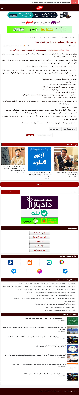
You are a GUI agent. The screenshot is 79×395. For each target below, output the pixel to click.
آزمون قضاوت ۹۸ (68, 129)
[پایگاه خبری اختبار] (39, 8)
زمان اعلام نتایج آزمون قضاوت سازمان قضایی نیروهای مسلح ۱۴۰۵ (56, 295)
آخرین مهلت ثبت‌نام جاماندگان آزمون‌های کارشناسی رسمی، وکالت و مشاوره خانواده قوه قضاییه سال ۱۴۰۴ (35, 355)
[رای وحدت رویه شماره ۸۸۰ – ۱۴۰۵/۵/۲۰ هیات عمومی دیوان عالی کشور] (72, 321)
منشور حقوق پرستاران (68, 301)
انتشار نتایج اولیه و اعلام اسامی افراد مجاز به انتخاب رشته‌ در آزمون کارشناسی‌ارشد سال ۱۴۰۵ (39, 364)
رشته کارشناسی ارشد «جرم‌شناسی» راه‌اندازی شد (60, 307)
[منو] (2, 8)
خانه (73, 37)
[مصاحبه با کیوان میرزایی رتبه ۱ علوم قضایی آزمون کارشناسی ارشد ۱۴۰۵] (72, 377)
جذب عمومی (54, 129)
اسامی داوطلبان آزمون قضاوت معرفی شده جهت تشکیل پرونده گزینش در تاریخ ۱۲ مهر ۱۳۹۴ (39, 174)
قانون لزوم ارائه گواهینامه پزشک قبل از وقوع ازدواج (60, 310)
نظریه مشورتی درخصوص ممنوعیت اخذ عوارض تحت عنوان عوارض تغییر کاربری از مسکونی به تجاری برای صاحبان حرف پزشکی (38, 286)
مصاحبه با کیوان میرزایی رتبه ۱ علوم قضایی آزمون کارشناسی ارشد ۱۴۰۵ (51, 2)
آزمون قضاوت (55, 37)
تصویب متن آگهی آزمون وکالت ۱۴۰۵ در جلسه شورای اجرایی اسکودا (55, 304)
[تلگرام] (1, 391)
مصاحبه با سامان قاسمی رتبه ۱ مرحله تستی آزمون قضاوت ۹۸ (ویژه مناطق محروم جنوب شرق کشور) (14, 168)
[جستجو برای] (77, 8)
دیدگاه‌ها (39, 184)
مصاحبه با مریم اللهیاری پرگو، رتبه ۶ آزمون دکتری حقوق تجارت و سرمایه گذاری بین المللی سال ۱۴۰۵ (46, 283)
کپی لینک (30, 135)
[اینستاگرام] (4, 391)
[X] (6, 391)
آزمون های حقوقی (65, 37)
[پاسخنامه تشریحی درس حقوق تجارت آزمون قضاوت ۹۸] (66, 159)
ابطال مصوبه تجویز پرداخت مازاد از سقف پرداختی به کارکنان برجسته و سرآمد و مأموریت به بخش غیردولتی (44, 298)
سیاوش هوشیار (67, 391)
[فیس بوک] (8, 391)
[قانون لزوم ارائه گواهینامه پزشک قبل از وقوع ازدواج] (72, 349)
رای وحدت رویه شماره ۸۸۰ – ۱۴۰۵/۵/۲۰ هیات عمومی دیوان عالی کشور (45, 318)
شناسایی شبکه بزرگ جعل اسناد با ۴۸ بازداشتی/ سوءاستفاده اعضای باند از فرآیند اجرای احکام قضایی (46, 289)
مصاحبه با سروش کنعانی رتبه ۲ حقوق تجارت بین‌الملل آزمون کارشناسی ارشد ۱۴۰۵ (51, 292)
